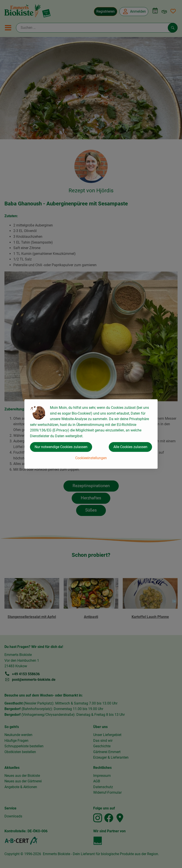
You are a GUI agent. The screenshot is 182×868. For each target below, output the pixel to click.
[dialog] (91, 434)
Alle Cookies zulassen (130, 447)
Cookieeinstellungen (91, 458)
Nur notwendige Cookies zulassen (61, 447)
